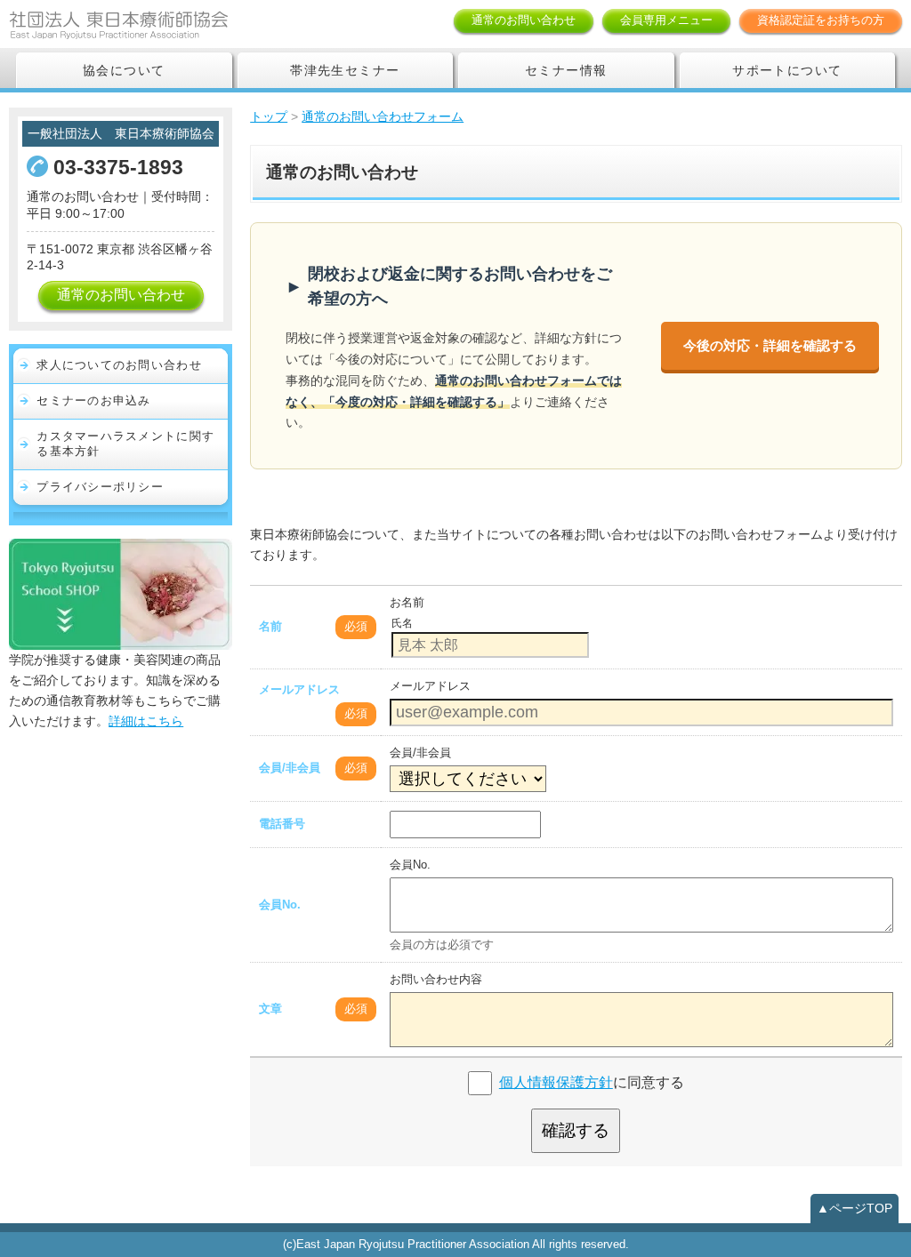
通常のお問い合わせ (524, 20)
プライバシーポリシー (100, 486)
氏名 (402, 623)
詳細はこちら (146, 721)
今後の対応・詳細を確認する (770, 345)
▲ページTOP (854, 1208)
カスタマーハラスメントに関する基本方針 (125, 443)
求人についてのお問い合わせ (119, 365)
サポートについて (787, 70)
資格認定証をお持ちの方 (820, 20)
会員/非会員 (289, 767)
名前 (270, 626)
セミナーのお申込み (93, 400)
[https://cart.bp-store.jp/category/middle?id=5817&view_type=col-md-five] (120, 593)
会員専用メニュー (666, 20)
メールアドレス (299, 689)
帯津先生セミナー (344, 70)
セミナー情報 (566, 70)
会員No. (280, 904)
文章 (270, 1008)
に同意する (591, 1082)
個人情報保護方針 (556, 1082)
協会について (124, 70)
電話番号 (282, 823)
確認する (575, 1130)
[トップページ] (147, 24)
